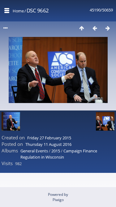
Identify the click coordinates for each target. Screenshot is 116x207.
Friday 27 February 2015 (49, 138)
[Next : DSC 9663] (107, 28)
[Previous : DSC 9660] (94, 28)
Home (18, 11)
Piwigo (58, 199)
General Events (34, 151)
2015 (55, 151)
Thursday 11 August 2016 (48, 144)
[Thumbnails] (81, 28)
